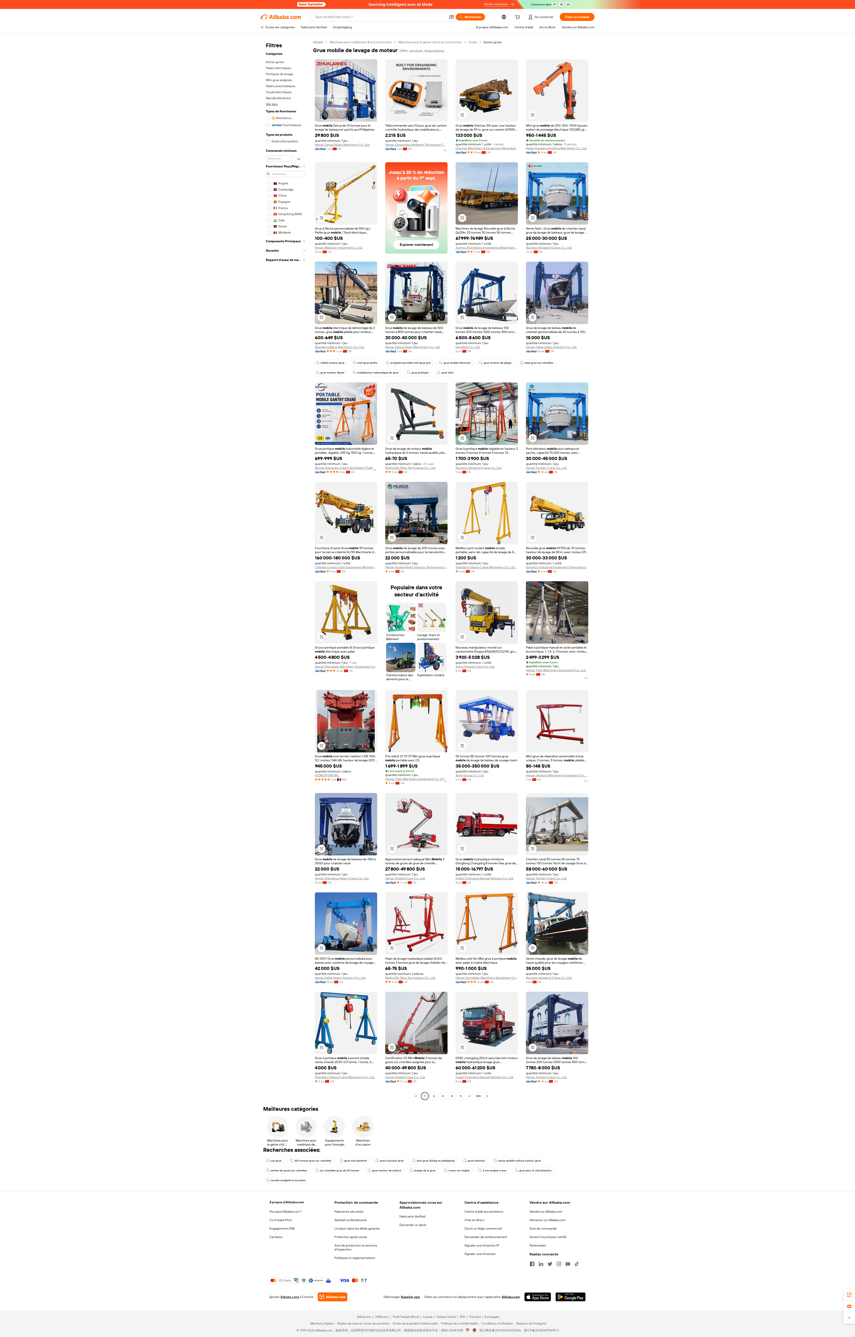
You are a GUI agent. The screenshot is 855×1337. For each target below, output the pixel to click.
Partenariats (537, 1245)
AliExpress (364, 1317)
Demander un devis (412, 1225)
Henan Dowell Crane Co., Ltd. (405, 878)
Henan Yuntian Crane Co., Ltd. (546, 468)
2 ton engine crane (494, 1170)
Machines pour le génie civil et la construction (430, 42)
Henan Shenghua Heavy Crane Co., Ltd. (342, 878)
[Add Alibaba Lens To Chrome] (332, 1296)
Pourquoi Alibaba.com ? (285, 1211)
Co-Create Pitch (280, 1220)
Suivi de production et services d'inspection (355, 1247)
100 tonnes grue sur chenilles (312, 1160)
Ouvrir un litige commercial (483, 1228)
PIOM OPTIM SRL (327, 775)
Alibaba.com (511, 1297)
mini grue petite (367, 362)
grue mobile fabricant (457, 362)
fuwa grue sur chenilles (538, 362)
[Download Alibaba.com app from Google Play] (571, 1296)
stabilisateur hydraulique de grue (378, 372)
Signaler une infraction (480, 1254)
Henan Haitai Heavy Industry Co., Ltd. (551, 347)
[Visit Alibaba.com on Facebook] (532, 1264)
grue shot (448, 372)
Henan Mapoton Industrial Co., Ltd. (338, 247)
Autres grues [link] (493, 42)
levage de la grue (425, 1170)
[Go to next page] (487, 1096)
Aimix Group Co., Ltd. (470, 775)
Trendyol (475, 1317)
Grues (472, 42)
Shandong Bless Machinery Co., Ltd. (339, 347)
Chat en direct (474, 1220)
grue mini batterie (355, 1160)
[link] (849, 1294)
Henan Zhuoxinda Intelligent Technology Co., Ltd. (416, 144)
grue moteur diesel (332, 372)
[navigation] (285, 569)
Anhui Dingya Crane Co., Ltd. (475, 666)
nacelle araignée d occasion (288, 1180)
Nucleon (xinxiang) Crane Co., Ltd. (549, 247)
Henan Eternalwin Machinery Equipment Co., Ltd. (346, 666)
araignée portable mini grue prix (410, 362)
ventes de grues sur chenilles (289, 1170)
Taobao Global (446, 1317)
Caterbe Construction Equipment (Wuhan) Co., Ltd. (346, 567)
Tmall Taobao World (405, 1317)
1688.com (382, 1317)
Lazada (427, 1317)
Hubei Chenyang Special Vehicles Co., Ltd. (485, 878)
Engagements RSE (282, 1228)
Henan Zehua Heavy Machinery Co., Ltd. (342, 144)
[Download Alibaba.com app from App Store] (537, 1296)
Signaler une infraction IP (481, 1245)
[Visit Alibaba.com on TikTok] (576, 1264)
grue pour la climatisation (535, 1170)
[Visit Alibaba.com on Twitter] (550, 1264)
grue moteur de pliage (497, 362)
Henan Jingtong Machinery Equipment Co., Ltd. (557, 775)
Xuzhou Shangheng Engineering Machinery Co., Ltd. (487, 247)
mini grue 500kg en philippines (436, 1160)
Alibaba (318, 42)
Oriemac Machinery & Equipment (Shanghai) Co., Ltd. (487, 148)
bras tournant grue (392, 1160)
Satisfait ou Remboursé (350, 1220)
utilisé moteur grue (332, 362)
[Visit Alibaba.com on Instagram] (559, 1264)
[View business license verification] (468, 1330)
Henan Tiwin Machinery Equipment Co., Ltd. (556, 670)
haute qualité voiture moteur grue (519, 1160)
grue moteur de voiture (386, 1170)
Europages (492, 1317)
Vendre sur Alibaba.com (545, 1211)
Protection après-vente (350, 1237)
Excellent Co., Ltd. (468, 347)
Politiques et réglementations (354, 1258)
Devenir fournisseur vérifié (547, 1237)
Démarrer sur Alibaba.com (547, 1220)
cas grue (276, 1160)
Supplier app (410, 1297)
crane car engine (459, 1170)
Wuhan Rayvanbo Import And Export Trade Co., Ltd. (346, 468)
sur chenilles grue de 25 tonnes (339, 1170)
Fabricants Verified (412, 1216)
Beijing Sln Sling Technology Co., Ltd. (410, 468)
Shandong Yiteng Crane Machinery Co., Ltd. (485, 567)
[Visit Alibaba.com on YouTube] (567, 1264)
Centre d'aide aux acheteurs (483, 1211)
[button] (451, 17)
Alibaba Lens (289, 1297)
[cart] (518, 17)
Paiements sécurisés (348, 1211)
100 (478, 1096)
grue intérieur (476, 1160)
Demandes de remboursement (485, 1237)
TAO (462, 1317)
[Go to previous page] (416, 1096)
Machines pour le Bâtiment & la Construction (361, 42)
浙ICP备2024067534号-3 (541, 1330)
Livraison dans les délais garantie (357, 1228)
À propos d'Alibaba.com (286, 1202)
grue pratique (420, 372)
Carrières (275, 1237)
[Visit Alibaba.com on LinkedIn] (541, 1264)
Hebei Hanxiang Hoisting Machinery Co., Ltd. (556, 148)
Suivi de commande (543, 1228)
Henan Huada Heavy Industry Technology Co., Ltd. (416, 567)
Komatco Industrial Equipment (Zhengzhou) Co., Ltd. (557, 567)
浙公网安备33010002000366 (500, 1330)
